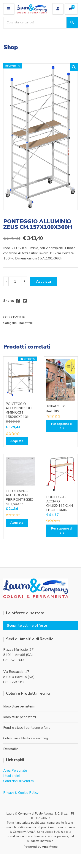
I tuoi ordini (11, 775)
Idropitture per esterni (19, 717)
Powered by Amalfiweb (41, 847)
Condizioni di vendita (18, 781)
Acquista (43, 281)
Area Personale (15, 770)
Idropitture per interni (19, 706)
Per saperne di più (62, 426)
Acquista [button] (16, 441)
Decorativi (10, 748)
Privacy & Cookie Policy (20, 792)
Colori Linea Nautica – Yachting (25, 738)
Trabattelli (25, 323)
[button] (74, 67)
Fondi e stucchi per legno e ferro (27, 727)
